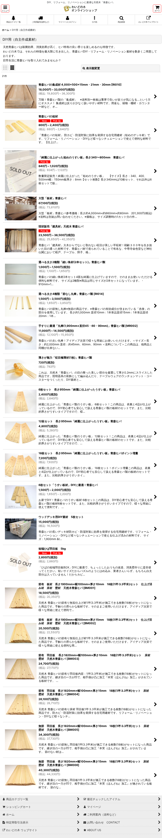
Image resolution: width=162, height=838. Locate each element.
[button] (5, 9)
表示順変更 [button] (93, 68)
